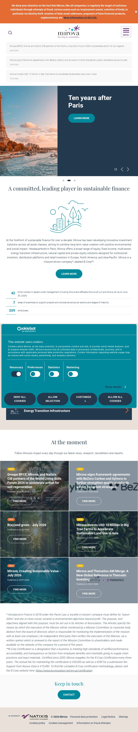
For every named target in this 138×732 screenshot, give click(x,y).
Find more (19, 501)
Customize (83, 397)
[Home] (68, 32)
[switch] (35, 374)
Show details (113, 386)
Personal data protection (84, 716)
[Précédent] (122, 169)
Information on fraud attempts (94, 723)
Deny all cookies (20, 399)
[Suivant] (128, 169)
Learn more (81, 118)
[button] (63, 180)
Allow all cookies (115, 399)
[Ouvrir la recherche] (10, 33)
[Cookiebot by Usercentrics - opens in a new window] (20, 329)
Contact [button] (69, 694)
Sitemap (123, 716)
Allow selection (52, 399)
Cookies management (61, 723)
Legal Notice (108, 716)
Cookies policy (37, 723)
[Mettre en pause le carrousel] (116, 169)
